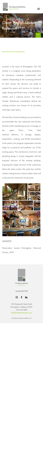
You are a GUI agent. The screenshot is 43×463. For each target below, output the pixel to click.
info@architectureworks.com (21, 312)
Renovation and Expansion (13, 52)
